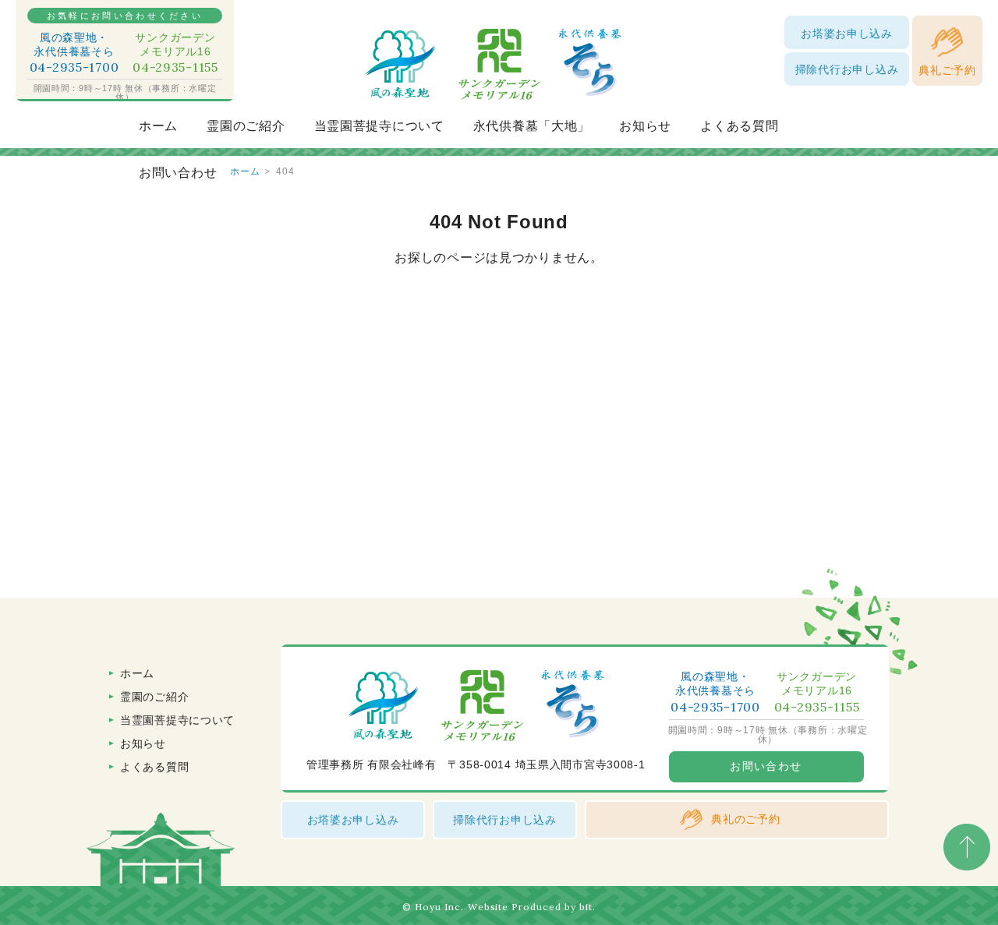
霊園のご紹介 (246, 125)
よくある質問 (739, 125)
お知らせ (645, 125)
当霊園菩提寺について (379, 125)
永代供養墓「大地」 (531, 125)
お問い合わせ (178, 172)
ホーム (158, 125)
